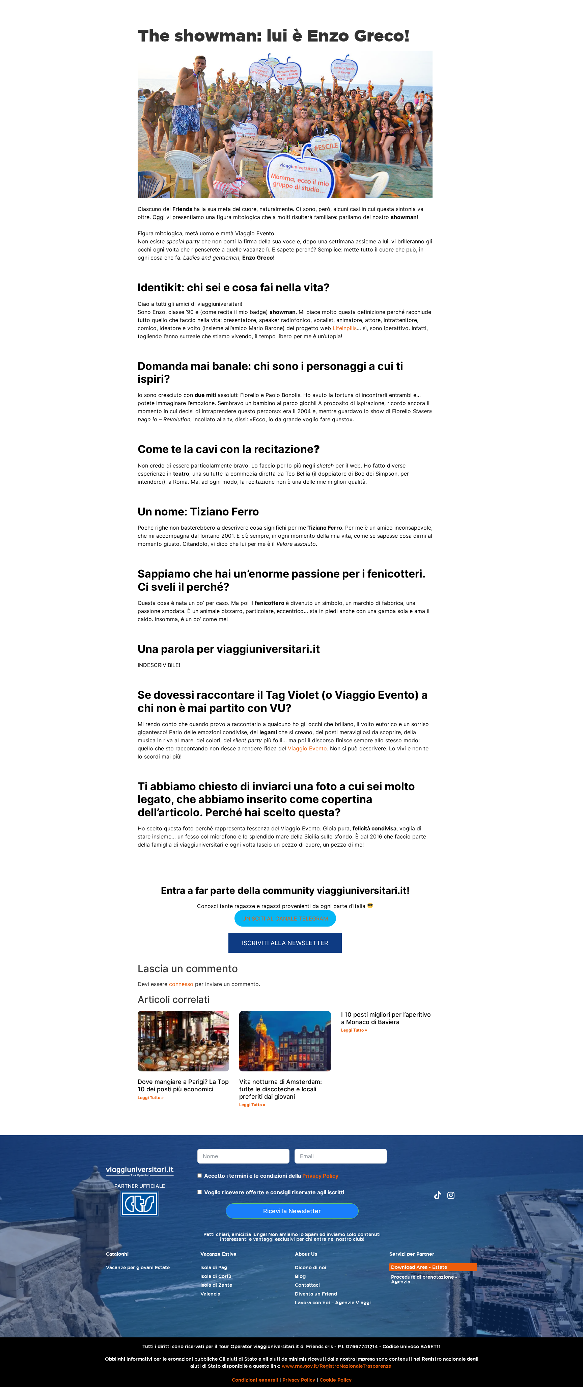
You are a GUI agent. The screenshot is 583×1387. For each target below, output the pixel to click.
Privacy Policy (320, 1175)
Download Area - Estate (419, 1267)
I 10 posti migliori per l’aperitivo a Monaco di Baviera (386, 1018)
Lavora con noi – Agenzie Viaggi (333, 1302)
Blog (300, 1276)
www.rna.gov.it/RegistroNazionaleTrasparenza (336, 1366)
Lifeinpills (345, 328)
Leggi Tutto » (151, 1097)
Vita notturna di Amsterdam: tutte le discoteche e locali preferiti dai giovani (280, 1089)
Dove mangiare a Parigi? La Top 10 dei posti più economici (183, 1085)
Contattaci (307, 1285)
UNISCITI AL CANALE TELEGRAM (285, 918)
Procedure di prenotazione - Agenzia (424, 1279)
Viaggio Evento (307, 748)
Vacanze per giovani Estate (138, 1267)
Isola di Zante (216, 1285)
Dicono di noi (310, 1267)
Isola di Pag (213, 1267)
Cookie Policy (336, 1380)
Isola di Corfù (215, 1276)
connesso (181, 984)
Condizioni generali (255, 1380)
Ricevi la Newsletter (292, 1211)
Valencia (210, 1294)
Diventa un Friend (316, 1294)
